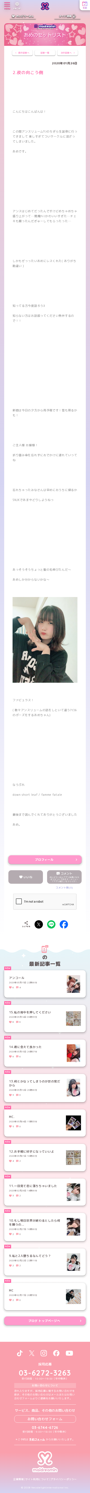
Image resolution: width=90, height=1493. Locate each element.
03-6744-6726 (45, 1427)
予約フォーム (37, 1439)
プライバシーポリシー (63, 1479)
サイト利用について (37, 1479)
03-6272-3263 (45, 1372)
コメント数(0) (64, 887)
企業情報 (18, 1479)
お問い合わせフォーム (45, 1419)
